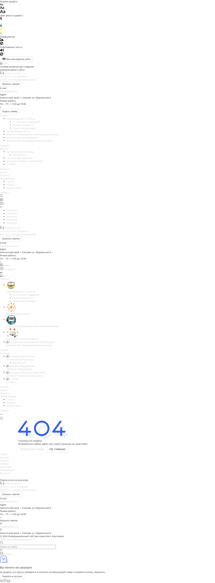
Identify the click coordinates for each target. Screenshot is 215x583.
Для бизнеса (19, 154)
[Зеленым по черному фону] (1, 33)
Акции (3, 172)
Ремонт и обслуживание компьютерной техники (32, 134)
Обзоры (10, 184)
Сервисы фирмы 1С (23, 124)
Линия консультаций (24, 128)
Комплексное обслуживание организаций (29, 140)
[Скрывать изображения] (1, 43)
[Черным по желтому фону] (1, 29)
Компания (5, 466)
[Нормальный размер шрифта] (2, 8)
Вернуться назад (32, 449)
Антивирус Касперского (19, 151)
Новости (4, 169)
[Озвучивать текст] (2, 50)
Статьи (10, 181)
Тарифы (4, 145)
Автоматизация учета (18, 131)
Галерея (4, 192)
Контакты (5, 473)
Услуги (3, 115)
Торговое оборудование (19, 158)
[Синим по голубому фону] (1, 26)
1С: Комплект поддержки (26, 121)
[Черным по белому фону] (1, 19)
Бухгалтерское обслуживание (22, 137)
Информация (7, 178)
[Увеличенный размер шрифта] (2, 12)
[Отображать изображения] (2, 40)
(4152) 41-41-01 (13, 73)
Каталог (4, 148)
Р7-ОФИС (11, 164)
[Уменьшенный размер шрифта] (1, 4)
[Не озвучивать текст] (1, 54)
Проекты (4, 175)
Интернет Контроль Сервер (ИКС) (24, 161)
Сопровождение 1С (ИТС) (20, 118)
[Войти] (1, 200)
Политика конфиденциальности (17, 539)
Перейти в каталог (12, 576)
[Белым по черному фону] (1, 22)
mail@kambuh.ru (9, 91)
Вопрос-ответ (13, 187)
